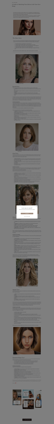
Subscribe (27, 213)
